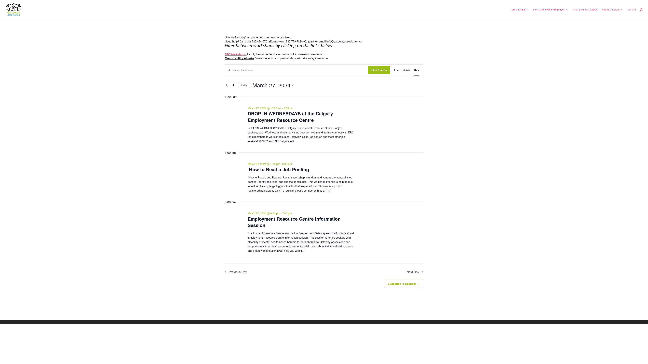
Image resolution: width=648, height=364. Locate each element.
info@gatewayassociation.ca (344, 41)
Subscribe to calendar (402, 284)
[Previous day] (227, 85)
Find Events (379, 70)
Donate (631, 9)
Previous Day (238, 271)
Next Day (413, 271)
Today (244, 85)
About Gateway (611, 9)
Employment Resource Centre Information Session (294, 222)
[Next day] (233, 85)
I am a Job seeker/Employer (549, 9)
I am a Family (517, 9)
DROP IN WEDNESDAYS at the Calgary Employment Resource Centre (290, 116)
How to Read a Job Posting (278, 169)
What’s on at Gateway (585, 9)
